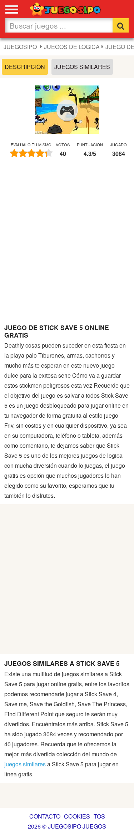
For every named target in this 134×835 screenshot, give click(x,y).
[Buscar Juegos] (121, 25)
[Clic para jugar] (67, 110)
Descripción (25, 67)
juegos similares (25, 764)
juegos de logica (72, 47)
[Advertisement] (67, 244)
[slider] (31, 153)
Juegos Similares (82, 67)
